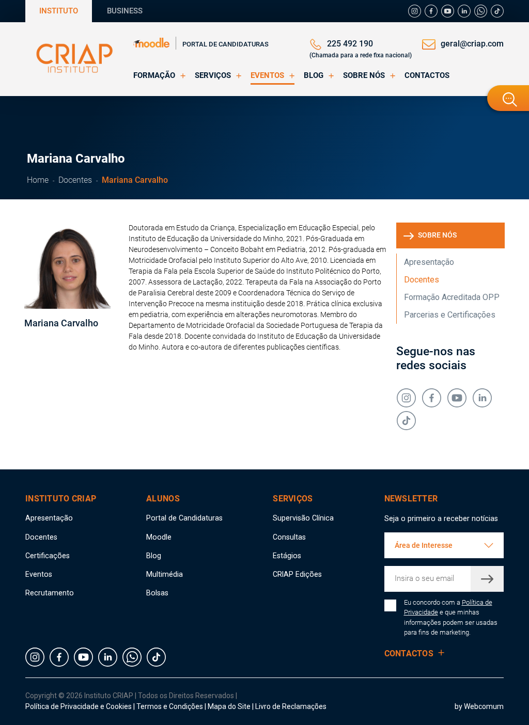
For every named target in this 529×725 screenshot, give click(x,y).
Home (38, 180)
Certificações (47, 555)
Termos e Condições (169, 706)
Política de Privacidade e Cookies (78, 706)
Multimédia (164, 574)
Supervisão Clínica (303, 518)
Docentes (75, 180)
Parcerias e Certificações (449, 315)
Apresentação (429, 262)
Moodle (159, 537)
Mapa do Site (230, 706)
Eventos (38, 574)
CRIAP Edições (297, 574)
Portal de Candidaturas (225, 44)
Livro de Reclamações (290, 706)
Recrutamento (49, 593)
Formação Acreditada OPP (452, 297)
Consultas (289, 537)
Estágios (287, 555)
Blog (153, 555)
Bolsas (157, 593)
